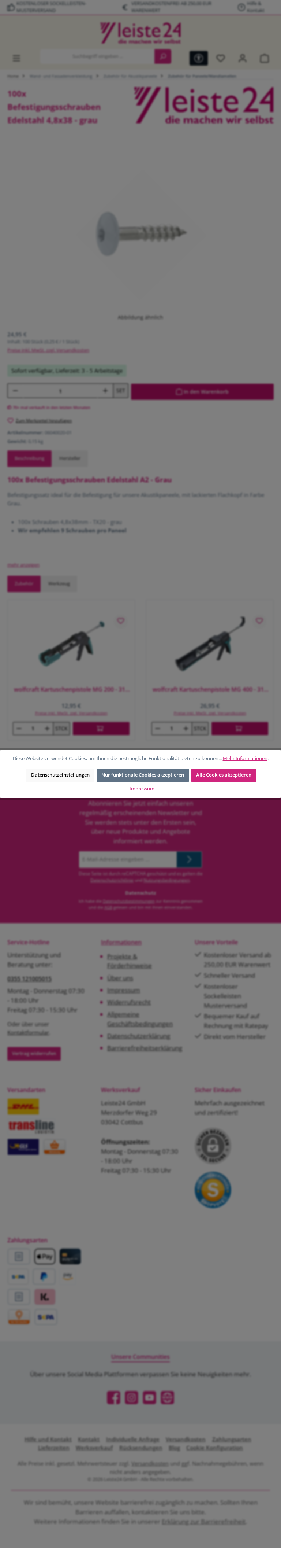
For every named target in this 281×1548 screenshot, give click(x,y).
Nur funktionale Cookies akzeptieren (142, 775)
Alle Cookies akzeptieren (223, 775)
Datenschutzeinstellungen (60, 775)
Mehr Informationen (245, 758)
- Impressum (140, 789)
